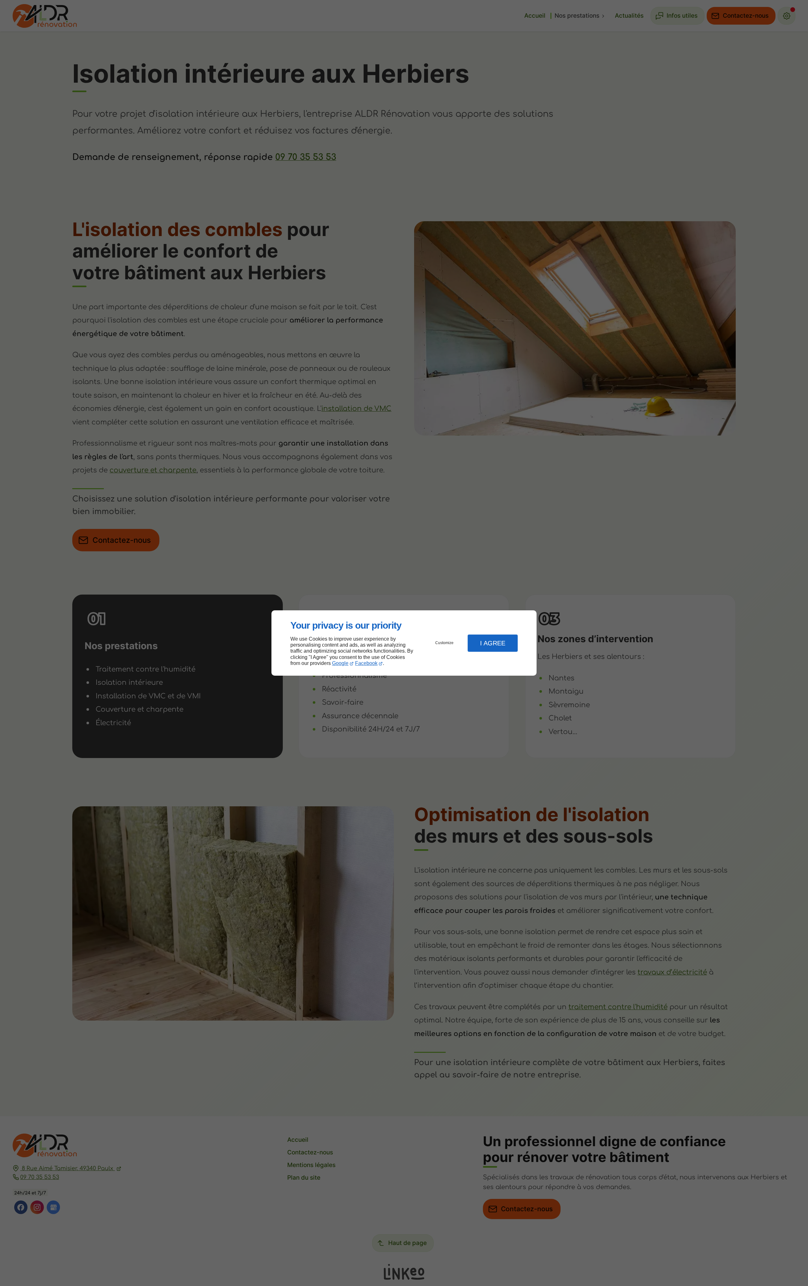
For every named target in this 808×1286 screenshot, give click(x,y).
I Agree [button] (492, 643)
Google (340, 663)
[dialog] (404, 643)
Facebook (366, 663)
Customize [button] (444, 643)
